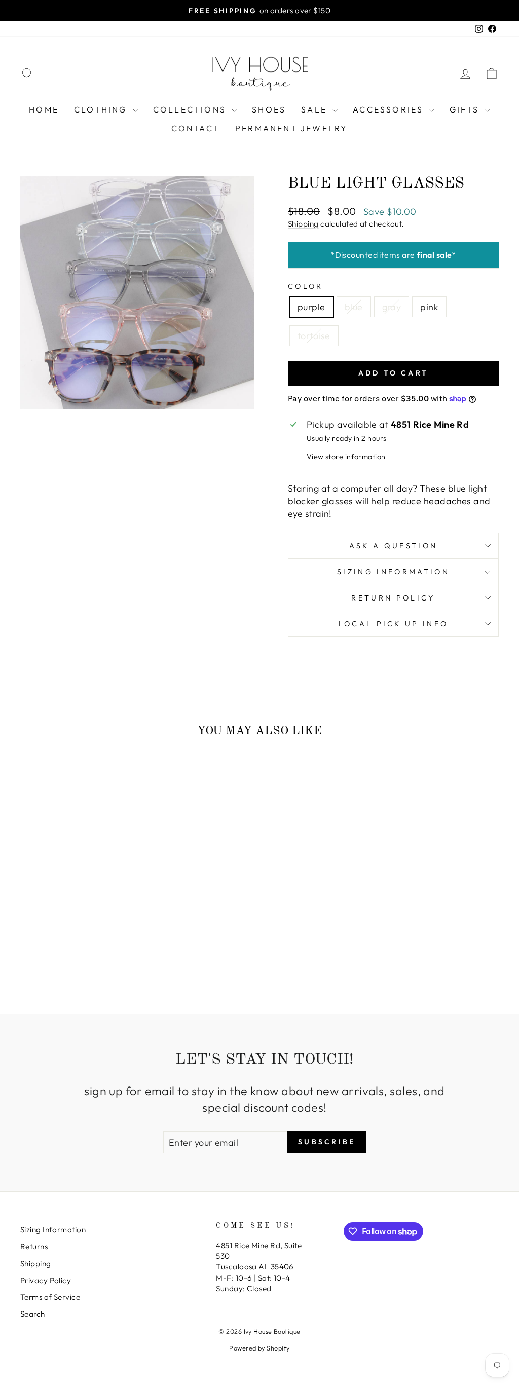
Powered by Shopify (259, 1348)
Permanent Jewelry (291, 128)
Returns (34, 1246)
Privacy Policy (45, 1280)
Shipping (303, 224)
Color (305, 286)
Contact (195, 128)
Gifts (466, 109)
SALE (315, 109)
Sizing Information (393, 571)
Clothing (102, 109)
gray (391, 307)
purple (311, 307)
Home (44, 109)
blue (354, 307)
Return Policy (393, 598)
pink (429, 307)
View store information (346, 456)
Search (32, 1314)
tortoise (314, 336)
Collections (191, 109)
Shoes (269, 109)
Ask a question (393, 545)
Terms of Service (50, 1297)
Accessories (389, 109)
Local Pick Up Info (394, 623)
